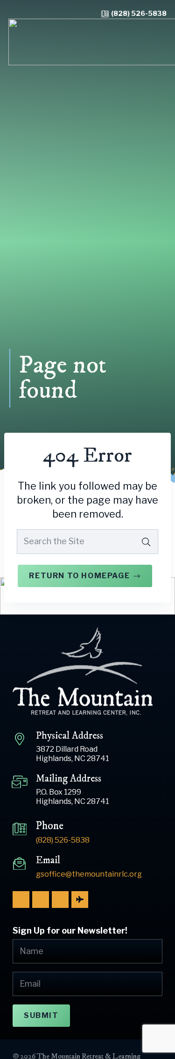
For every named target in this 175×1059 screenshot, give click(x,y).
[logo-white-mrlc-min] (87, 671)
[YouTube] (60, 899)
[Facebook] (21, 899)
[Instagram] (40, 899)
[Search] (146, 541)
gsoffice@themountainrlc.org (89, 874)
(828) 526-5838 (139, 13)
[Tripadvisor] (79, 899)
